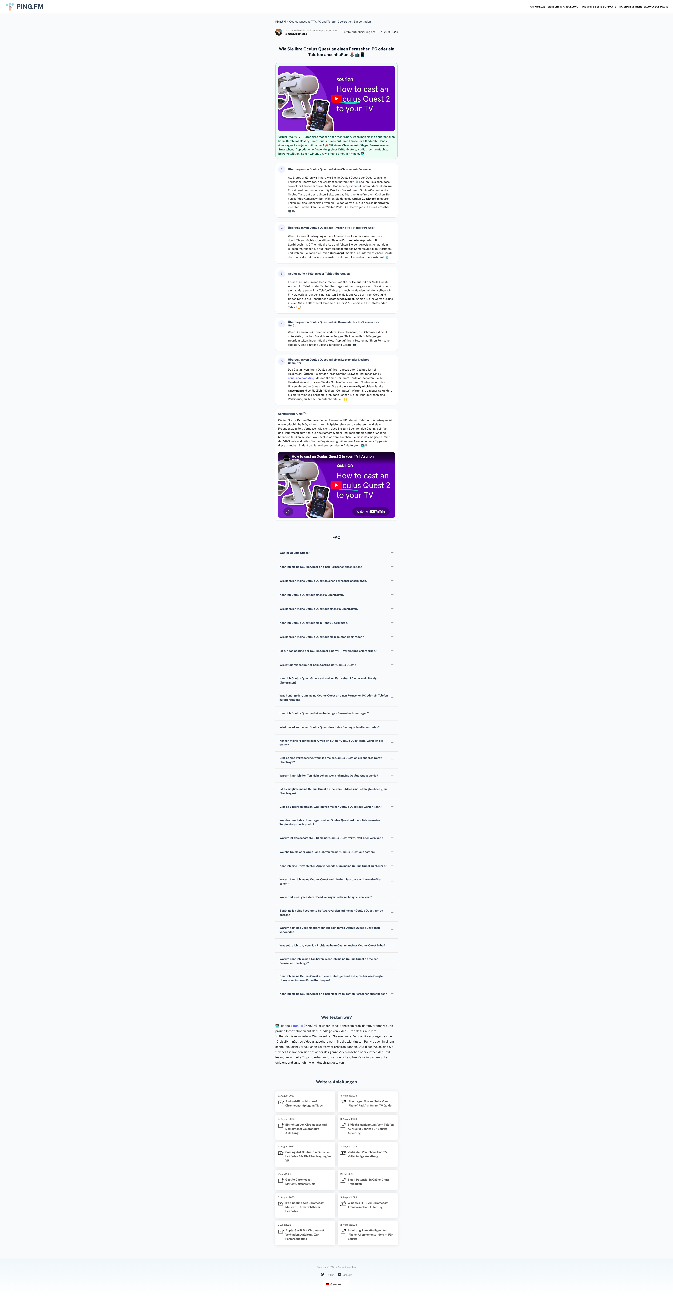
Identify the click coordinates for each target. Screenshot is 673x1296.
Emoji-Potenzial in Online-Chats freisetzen (368, 1181)
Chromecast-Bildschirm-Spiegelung (554, 6)
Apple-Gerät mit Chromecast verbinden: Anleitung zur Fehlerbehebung (304, 1234)
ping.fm (29, 6)
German (335, 1284)
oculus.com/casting (301, 378)
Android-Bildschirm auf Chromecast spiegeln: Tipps (304, 1103)
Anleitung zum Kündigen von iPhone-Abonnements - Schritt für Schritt (370, 1234)
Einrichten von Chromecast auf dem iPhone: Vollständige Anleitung (306, 1129)
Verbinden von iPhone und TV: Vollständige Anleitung (368, 1154)
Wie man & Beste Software (599, 6)
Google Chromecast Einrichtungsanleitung (300, 1181)
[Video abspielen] (336, 98)
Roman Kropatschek (296, 33)
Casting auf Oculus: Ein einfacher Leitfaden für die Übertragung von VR (308, 1156)
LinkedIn (347, 1275)
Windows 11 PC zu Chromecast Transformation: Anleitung (368, 1205)
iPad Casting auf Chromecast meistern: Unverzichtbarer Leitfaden (305, 1207)
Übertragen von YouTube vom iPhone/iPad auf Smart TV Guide (370, 1103)
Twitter (330, 1275)
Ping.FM (297, 1026)
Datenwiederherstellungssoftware (643, 6)
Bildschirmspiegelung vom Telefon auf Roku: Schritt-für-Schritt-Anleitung (371, 1129)
